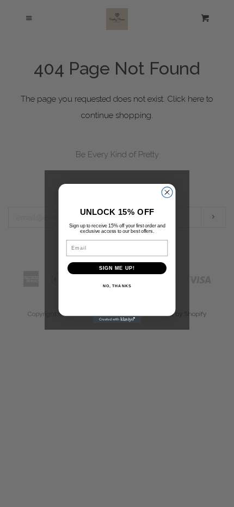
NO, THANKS (117, 286)
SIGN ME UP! (117, 267)
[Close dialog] (167, 192)
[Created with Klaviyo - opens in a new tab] (117, 319)
